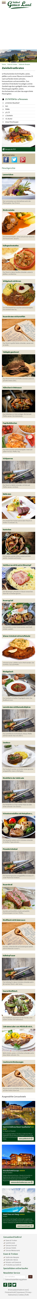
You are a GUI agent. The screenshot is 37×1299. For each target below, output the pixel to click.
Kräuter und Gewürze (13, 1262)
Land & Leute (10, 1243)
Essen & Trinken (11, 1240)
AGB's (27, 1295)
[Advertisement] (18, 30)
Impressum (21, 1292)
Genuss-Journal (11, 1245)
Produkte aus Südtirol (13, 1265)
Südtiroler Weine (12, 1260)
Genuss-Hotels (11, 1248)
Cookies (21, 1295)
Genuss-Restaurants (13, 1250)
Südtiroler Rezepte (12, 1257)
